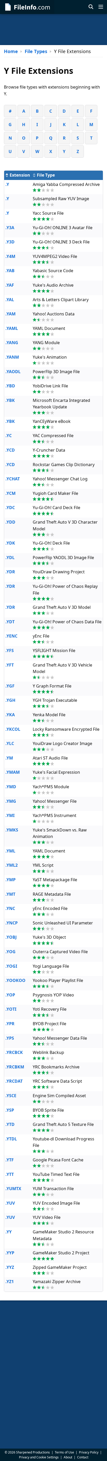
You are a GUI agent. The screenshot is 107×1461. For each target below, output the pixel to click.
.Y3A (9, 227)
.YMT (10, 894)
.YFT (9, 665)
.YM (9, 758)
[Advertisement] (53, 29)
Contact (82, 1457)
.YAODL (13, 371)
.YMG (10, 801)
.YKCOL (12, 729)
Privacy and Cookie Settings (39, 1457)
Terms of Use (64, 1452)
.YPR (10, 1023)
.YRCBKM (14, 1067)
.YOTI (10, 1009)
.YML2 (11, 865)
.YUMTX (13, 1188)
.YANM (12, 357)
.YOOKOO (15, 980)
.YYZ (9, 1267)
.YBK (10, 400)
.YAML (11, 328)
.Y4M (10, 256)
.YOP (10, 995)
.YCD (10, 450)
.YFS (9, 650)
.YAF (9, 285)
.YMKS (11, 830)
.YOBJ (11, 937)
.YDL (10, 557)
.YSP (9, 1110)
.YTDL (11, 1139)
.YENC (11, 636)
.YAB (10, 270)
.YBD (10, 386)
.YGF (10, 686)
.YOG (10, 951)
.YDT (10, 622)
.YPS (9, 1038)
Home (11, 51)
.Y (7, 184)
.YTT (9, 1174)
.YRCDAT (14, 1081)
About (68, 1457)
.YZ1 (9, 1281)
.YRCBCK (14, 1052)
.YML (10, 851)
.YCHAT (12, 479)
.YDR (10, 572)
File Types (36, 51)
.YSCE (10, 1095)
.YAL (9, 299)
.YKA (10, 715)
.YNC (10, 908)
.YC (8, 435)
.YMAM (12, 772)
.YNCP (11, 923)
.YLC (9, 743)
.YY (8, 1232)
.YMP (10, 880)
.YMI (10, 815)
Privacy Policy (88, 1452)
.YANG (11, 342)
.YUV (10, 1203)
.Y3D (10, 242)
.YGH (10, 700)
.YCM (10, 493)
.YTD (10, 1124)
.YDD (10, 522)
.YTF (9, 1160)
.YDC (10, 507)
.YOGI (11, 966)
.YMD (10, 787)
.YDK (10, 543)
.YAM (10, 314)
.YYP (9, 1253)
